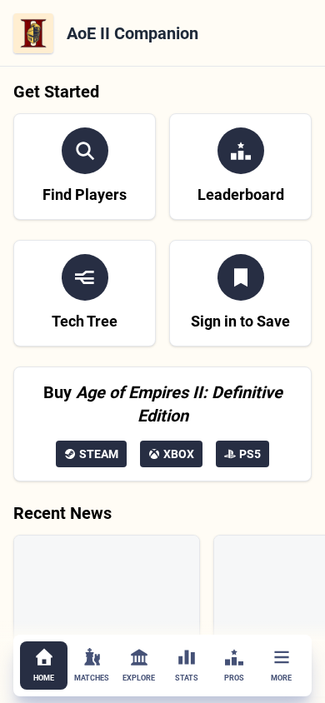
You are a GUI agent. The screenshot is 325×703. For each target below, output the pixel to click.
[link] (84, 166)
